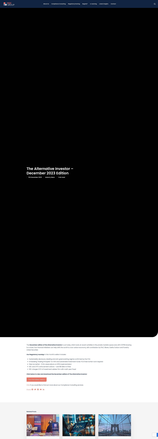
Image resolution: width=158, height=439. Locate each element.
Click (28, 385)
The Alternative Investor (36, 380)
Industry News (50, 177)
